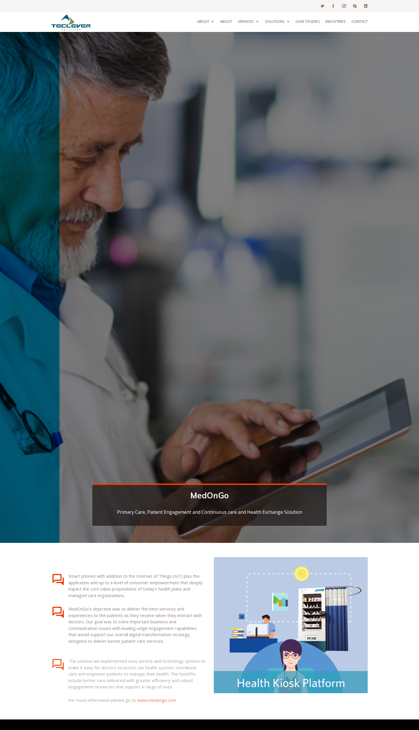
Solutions (275, 21)
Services (246, 21)
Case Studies (308, 21)
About (203, 21)
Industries (336, 21)
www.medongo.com (156, 693)
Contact (359, 21)
